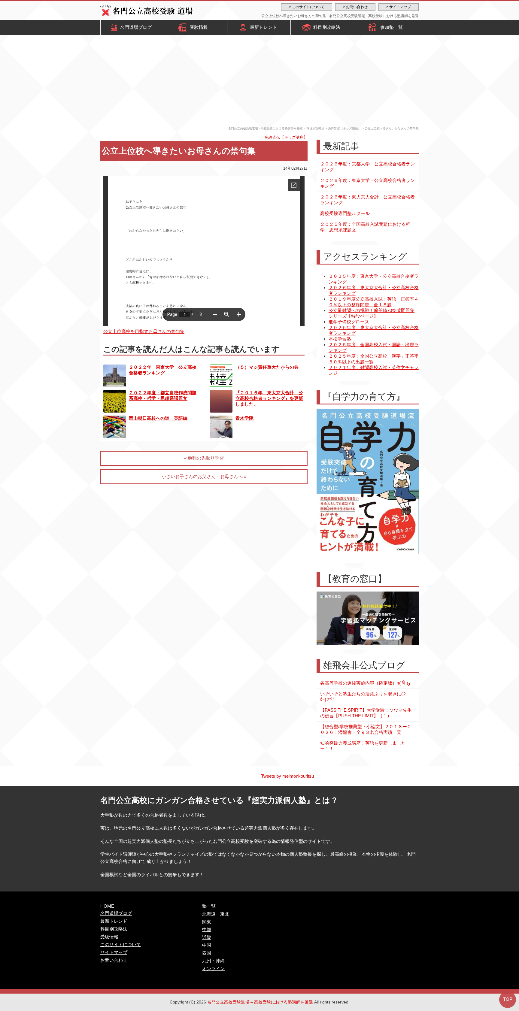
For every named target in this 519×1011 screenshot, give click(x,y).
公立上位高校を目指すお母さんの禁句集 (143, 331)
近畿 (206, 937)
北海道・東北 (215, 913)
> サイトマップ (398, 7)
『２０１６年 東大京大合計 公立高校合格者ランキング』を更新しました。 (269, 398)
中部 (206, 929)
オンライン (213, 968)
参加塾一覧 (391, 27)
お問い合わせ (113, 960)
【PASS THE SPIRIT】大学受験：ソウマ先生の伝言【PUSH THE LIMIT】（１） (366, 712)
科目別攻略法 (326, 27)
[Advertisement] (259, 82)
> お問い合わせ (355, 7)
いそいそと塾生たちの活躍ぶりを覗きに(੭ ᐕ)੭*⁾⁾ (363, 696)
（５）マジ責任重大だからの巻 (267, 367)
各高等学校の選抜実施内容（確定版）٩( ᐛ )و (365, 683)
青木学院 (244, 418)
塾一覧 (209, 906)
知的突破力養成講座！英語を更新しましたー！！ (363, 745)
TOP (507, 999)
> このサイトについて (306, 7)
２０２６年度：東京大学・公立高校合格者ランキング (367, 183)
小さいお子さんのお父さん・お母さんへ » (204, 476)
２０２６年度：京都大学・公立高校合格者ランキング (367, 166)
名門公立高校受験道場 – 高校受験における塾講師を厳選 (260, 1002)
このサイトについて (120, 944)
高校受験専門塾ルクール (345, 213)
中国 (206, 945)
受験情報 (199, 27)
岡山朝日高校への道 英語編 (158, 418)
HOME (107, 906)
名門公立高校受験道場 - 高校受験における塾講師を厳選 (265, 128)
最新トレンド (263, 27)
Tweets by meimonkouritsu (287, 776)
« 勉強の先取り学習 (204, 458)
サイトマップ (113, 952)
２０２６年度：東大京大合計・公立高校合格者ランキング (367, 199)
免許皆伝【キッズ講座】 (344, 128)
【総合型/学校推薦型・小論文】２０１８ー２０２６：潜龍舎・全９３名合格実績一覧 (365, 729)
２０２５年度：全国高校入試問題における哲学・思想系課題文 (365, 227)
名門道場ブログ (136, 27)
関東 (206, 921)
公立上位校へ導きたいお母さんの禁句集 (392, 128)
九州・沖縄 (213, 960)
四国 (206, 952)
